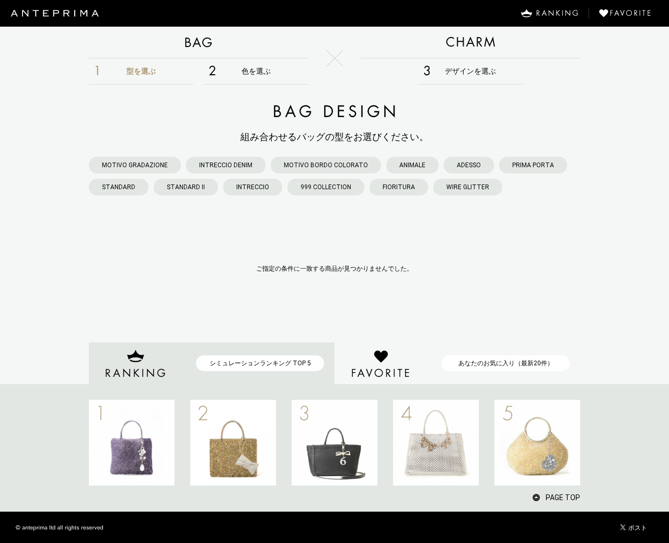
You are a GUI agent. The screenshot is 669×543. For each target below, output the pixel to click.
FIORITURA (399, 187)
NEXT (598, 443)
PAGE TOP (563, 497)
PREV (70, 443)
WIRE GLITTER (467, 187)
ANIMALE (412, 165)
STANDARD (118, 187)
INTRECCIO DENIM (225, 165)
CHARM (470, 42)
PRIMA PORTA (533, 165)
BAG (198, 42)
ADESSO (469, 165)
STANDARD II (186, 187)
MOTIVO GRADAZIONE (135, 165)
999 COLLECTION (326, 187)
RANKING (549, 13)
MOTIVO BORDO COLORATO (326, 165)
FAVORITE (629, 13)
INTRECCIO (252, 187)
